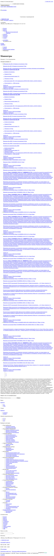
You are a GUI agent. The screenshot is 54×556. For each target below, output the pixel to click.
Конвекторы (8, 484)
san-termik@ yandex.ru (8, 20)
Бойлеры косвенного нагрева (12, 430)
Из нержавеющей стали (11, 493)
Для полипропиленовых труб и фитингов (15, 453)
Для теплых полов (10, 471)
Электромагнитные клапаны (12, 442)
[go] (13, 533)
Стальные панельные (10, 486)
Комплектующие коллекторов (12, 473)
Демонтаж (8, 33)
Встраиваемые (9, 511)
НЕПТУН (8, 445)
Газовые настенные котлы (12, 462)
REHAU (8, 492)
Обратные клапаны (10, 439)
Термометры (8, 450)
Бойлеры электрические (11, 431)
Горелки (7, 464)
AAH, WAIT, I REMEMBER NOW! (8, 6)
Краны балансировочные (11, 436)
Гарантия (5, 527)
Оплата (4, 37)
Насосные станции (10, 476)
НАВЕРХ (3, 554)
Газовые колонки (10, 458)
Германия (5, 412)
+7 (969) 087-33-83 (49, 1)
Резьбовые (8, 508)
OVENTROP (9, 503)
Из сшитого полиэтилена (11, 494)
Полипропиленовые (10, 498)
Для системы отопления (11, 455)
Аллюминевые (9, 481)
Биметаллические (10, 482)
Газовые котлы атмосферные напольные (15, 459)
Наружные (8, 512)
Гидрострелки (9, 463)
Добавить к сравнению (8, 87)
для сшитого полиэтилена (11, 507)
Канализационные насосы (12, 475)
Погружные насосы (10, 477)
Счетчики (8, 500)
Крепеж (7, 488)
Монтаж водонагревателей (12, 32)
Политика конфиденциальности (19, 551)
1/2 (3, 418)
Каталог (5, 28)
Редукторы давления (10, 440)
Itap (4, 404)
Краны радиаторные (10, 437)
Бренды (5, 29)
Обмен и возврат (7, 526)
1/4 (3, 419)
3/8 (3, 420)
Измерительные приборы (9, 49)
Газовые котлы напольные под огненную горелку (17, 461)
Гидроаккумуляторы (10, 426)
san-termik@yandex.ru (5, 542)
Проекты (5, 34)
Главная (5, 47)
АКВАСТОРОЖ (9, 444)
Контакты (5, 35)
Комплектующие (9, 483)
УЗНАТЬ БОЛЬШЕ (16, 86)
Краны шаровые (9, 438)
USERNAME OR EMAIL (18, 4)
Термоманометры (10, 449)
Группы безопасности (11, 434)
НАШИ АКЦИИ (2, 44)
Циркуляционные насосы (11, 478)
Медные (7, 495)
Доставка (5, 36)
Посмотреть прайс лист (6, 551)
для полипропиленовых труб (12, 506)
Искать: (2, 397)
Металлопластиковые (10, 496)
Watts (4, 406)
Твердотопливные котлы (11, 467)
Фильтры (8, 501)
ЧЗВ (4, 528)
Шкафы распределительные (9, 509)
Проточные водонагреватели (12, 432)
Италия (4, 413)
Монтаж (5, 30)
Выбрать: (3, 402)
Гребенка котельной (10, 465)
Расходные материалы (11, 489)
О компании (6, 521)
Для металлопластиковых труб (13, 452)
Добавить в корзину (7, 86)
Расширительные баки (11, 427)
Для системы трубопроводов (12, 456)
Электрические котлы (11, 468)
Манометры (8, 447)
